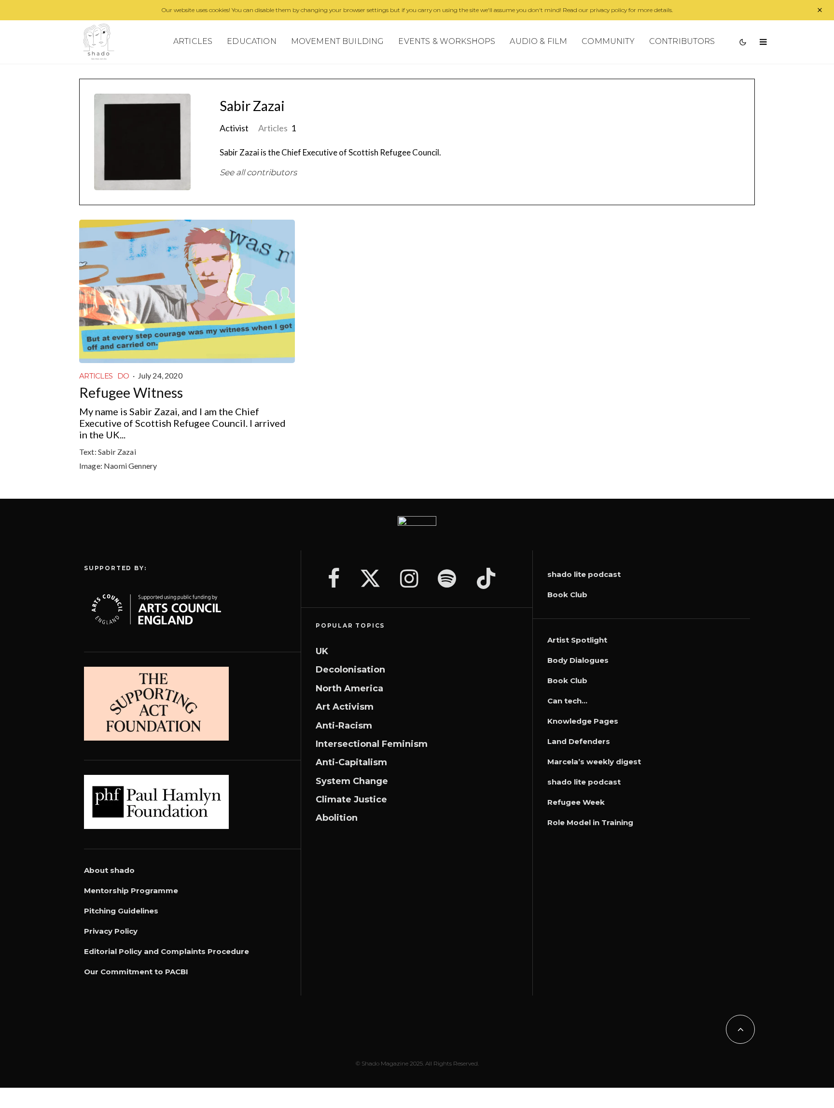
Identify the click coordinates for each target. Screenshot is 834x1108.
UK (322, 651)
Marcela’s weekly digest (594, 761)
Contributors (682, 41)
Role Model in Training (590, 822)
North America (349, 688)
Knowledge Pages (582, 721)
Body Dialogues (578, 660)
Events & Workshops (446, 41)
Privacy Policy (111, 931)
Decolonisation (350, 669)
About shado (109, 870)
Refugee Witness (131, 392)
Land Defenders (578, 741)
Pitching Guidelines (121, 910)
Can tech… (567, 700)
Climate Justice (351, 799)
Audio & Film (538, 41)
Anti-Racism (344, 725)
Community (608, 41)
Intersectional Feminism (372, 744)
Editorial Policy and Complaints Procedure (166, 951)
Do (123, 375)
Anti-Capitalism (351, 762)
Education (251, 41)
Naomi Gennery (130, 465)
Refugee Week (576, 802)
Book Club (567, 594)
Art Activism (345, 706)
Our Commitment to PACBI (136, 971)
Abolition (337, 818)
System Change (352, 781)
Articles (192, 41)
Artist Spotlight (577, 640)
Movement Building (337, 41)
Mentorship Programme (131, 890)
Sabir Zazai (252, 106)
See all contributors (258, 172)
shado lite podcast (584, 574)
